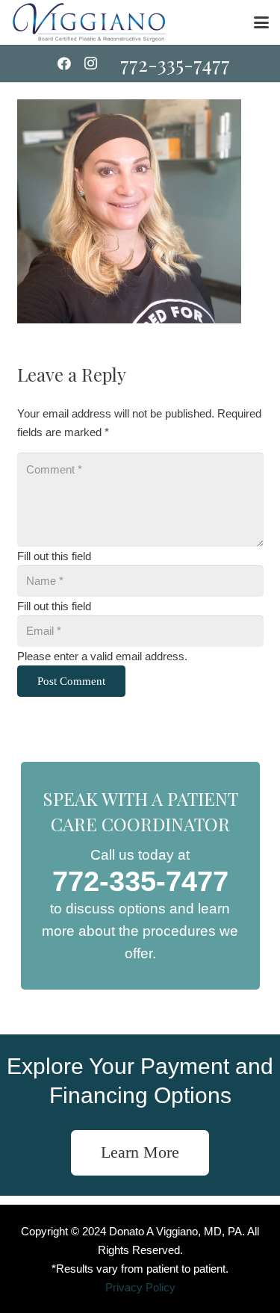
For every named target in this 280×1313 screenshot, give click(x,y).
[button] (261, 22)
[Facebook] (64, 63)
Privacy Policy (140, 1287)
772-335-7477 (140, 881)
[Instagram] (91, 63)
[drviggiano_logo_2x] (89, 22)
